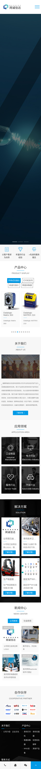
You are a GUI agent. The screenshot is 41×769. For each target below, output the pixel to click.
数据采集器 (27, 742)
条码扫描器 (36, 734)
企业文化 (15, 732)
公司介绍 (6, 732)
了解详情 (19, 413)
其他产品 (36, 749)
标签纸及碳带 (36, 742)
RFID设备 (27, 751)
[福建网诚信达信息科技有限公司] (12, 6)
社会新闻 (27, 621)
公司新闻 (13, 621)
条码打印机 (27, 734)
